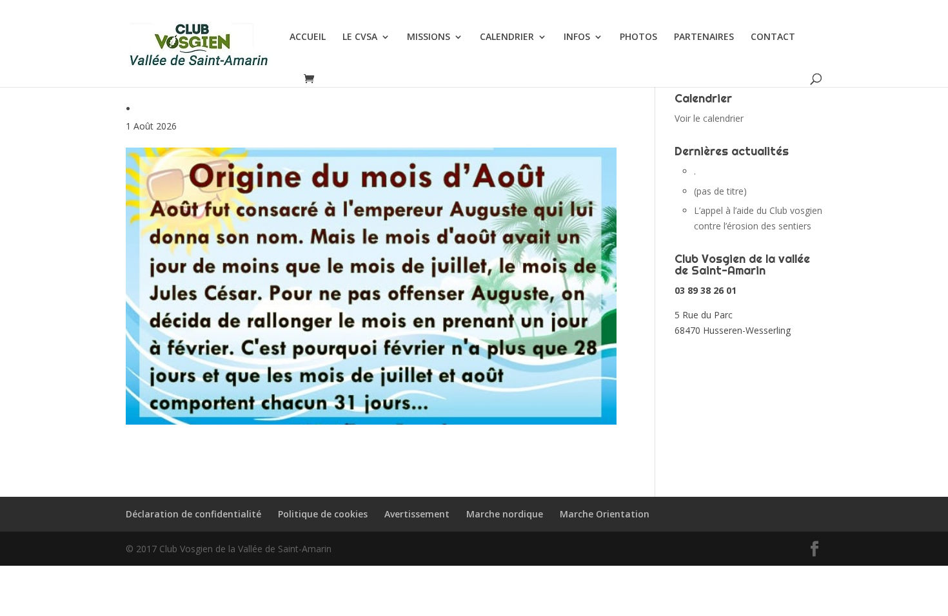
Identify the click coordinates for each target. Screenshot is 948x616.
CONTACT (773, 37)
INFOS (577, 37)
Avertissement (416, 514)
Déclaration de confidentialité (193, 514)
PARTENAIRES (704, 37)
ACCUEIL (308, 37)
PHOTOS (638, 37)
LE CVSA (359, 37)
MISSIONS (428, 37)
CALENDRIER (507, 37)
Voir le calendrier (709, 118)
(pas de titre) (720, 191)
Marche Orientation (604, 514)
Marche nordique (504, 514)
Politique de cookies (323, 514)
